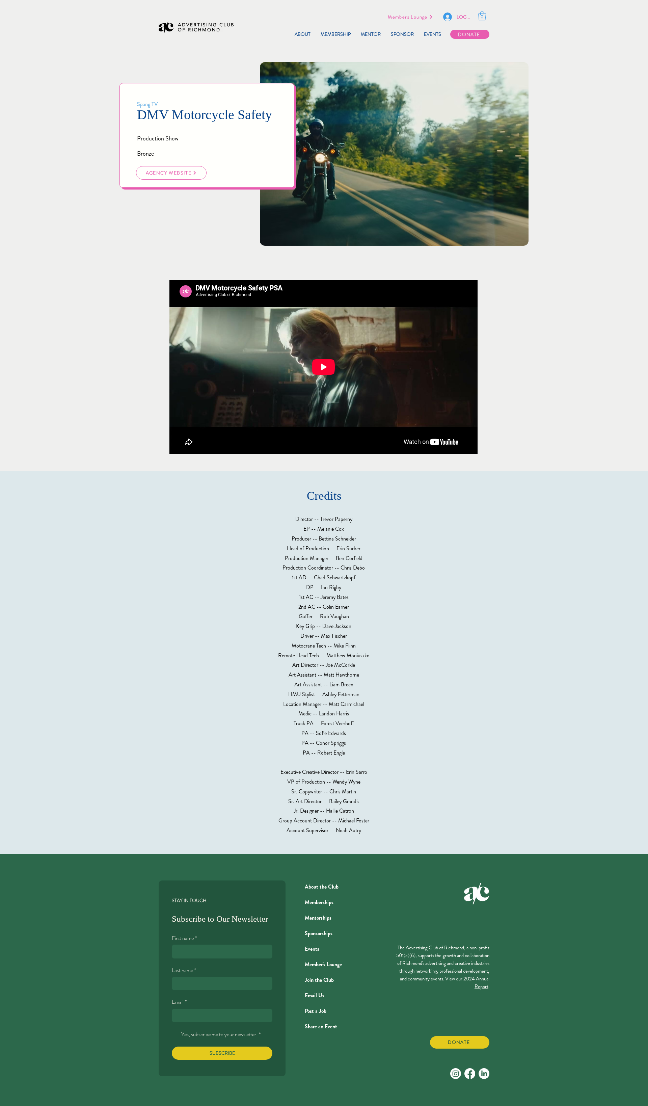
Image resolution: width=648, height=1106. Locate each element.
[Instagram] (455, 1073)
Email (179, 1002)
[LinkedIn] (484, 1073)
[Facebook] (469, 1073)
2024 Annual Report (476, 982)
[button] (482, 15)
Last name (184, 970)
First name (184, 938)
